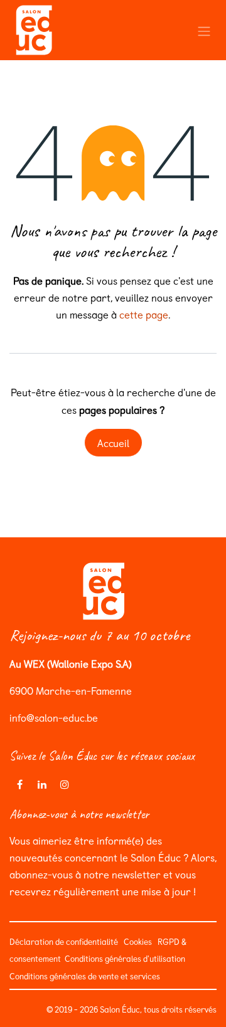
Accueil (113, 442)
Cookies (138, 941)
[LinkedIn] (42, 784)
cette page (143, 314)
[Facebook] (19, 784)
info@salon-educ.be (53, 717)
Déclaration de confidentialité (63, 941)
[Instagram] (65, 784)
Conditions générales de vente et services (86, 976)
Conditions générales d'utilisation (124, 958)
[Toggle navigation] (204, 29)
